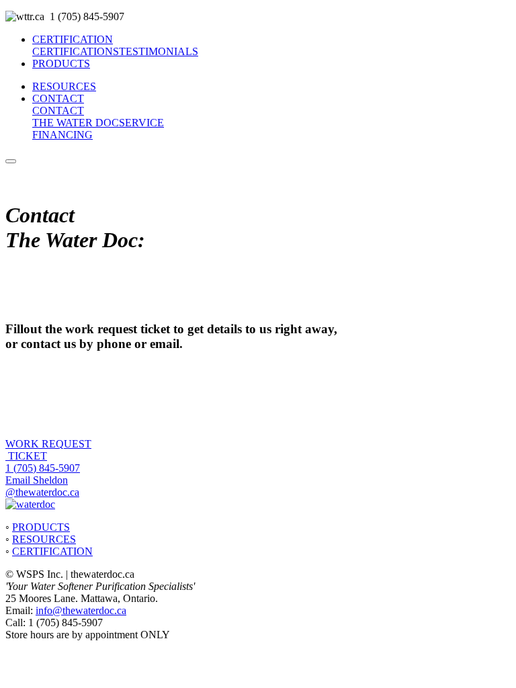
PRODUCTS (61, 63)
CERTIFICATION (72, 39)
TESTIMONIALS (158, 51)
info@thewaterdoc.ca (81, 610)
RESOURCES (64, 86)
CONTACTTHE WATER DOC (75, 116)
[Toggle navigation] (10, 161)
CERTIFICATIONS (75, 51)
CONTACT (58, 98)
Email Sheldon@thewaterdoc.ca (42, 486)
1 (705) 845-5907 (42, 468)
